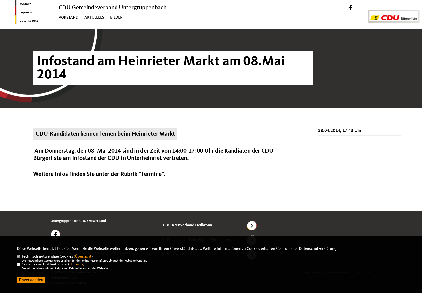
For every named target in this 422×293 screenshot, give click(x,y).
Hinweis (76, 264)
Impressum (27, 12)
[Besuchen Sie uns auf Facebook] (351, 8)
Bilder (116, 18)
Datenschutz (28, 20)
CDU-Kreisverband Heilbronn (187, 225)
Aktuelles (94, 18)
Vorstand (68, 18)
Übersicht (83, 257)
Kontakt (25, 4)
